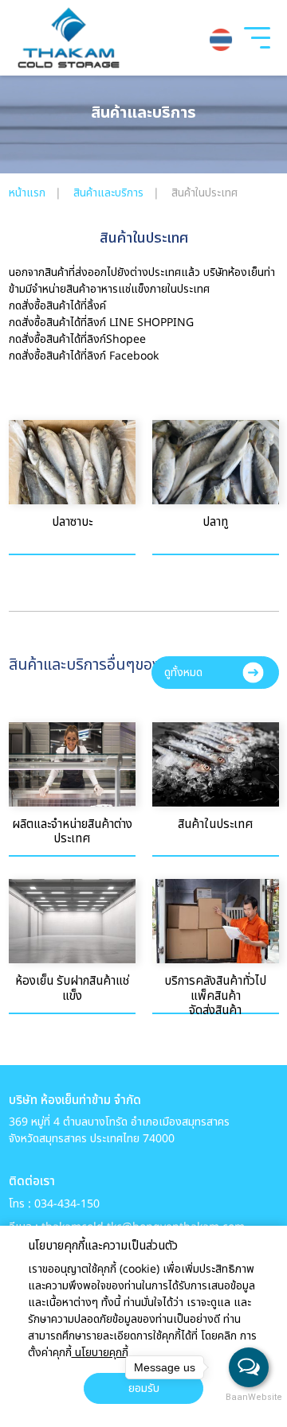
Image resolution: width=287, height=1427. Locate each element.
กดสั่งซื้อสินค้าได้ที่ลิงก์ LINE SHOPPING (101, 322)
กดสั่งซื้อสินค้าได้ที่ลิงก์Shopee (77, 339)
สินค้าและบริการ (110, 193)
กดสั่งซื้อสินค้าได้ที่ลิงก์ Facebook (84, 356)
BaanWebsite (249, 1397)
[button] (223, 39)
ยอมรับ (143, 1388)
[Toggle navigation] (257, 43)
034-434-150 (67, 1204)
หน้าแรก (29, 193)
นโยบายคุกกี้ (100, 1352)
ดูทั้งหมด (183, 672)
